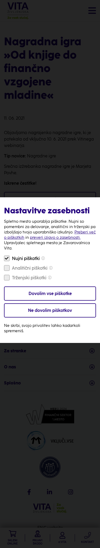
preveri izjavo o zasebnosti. (55, 237)
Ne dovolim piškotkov (50, 310)
